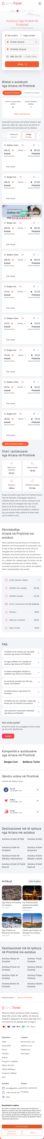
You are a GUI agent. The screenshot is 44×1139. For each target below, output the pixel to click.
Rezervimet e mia (28, 1042)
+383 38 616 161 (13, 1092)
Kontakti (8, 736)
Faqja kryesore (8, 997)
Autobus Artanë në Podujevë (10, 848)
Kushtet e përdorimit (29, 1088)
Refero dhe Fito (8, 1065)
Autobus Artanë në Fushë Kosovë (13, 865)
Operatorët (6, 1046)
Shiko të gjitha (34, 881)
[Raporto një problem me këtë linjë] (34, 145)
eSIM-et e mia (26, 1046)
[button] (22, 653)
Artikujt (5, 1057)
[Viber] (3, 1097)
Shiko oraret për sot (22, 114)
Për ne (4, 1050)
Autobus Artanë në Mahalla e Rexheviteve (12, 857)
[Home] (12, 3)
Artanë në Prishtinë (12, 93)
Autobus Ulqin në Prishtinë (10, 976)
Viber (8, 1097)
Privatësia (25, 1092)
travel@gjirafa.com (13, 1088)
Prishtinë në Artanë (31, 93)
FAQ (3, 1077)
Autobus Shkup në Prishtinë (10, 960)
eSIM (4, 1042)
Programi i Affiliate (9, 1073)
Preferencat (25, 1050)
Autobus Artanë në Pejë (13, 839)
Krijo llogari (25, 1053)
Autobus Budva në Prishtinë (10, 985)
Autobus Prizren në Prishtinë (11, 968)
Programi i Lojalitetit (10, 1061)
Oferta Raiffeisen (8, 1069)
